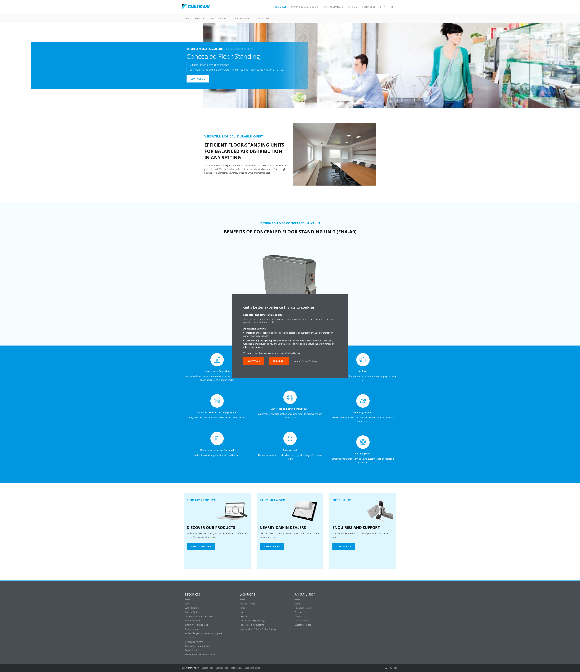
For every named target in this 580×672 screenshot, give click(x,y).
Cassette (189, 637)
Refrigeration (191, 629)
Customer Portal (303, 624)
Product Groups (194, 18)
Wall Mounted (192, 607)
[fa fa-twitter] (381, 668)
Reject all (279, 361)
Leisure (243, 616)
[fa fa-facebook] (376, 668)
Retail (242, 607)
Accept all (253, 361)
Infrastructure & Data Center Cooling (258, 629)
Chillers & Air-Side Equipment (199, 616)
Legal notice (207, 667)
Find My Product (219, 18)
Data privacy (236, 667)
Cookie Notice (293, 353)
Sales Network (242, 18)
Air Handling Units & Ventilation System (204, 633)
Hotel (242, 612)
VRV (187, 603)
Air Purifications (192, 620)
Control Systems (193, 612)
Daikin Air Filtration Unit (196, 624)
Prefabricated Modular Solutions (201, 654)
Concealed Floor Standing (197, 646)
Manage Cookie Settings (305, 361)
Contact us (262, 18)
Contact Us (300, 616)
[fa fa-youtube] (390, 668)
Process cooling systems (252, 624)
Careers (298, 612)
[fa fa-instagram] (395, 668)
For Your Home (247, 603)
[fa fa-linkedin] (385, 668)
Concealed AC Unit (194, 641)
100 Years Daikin (303, 607)
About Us (299, 603)
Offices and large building (252, 620)
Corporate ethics (252, 667)
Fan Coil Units (191, 650)
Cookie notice (222, 667)
